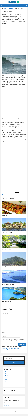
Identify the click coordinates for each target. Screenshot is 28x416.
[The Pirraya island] (14, 224)
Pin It (3, 194)
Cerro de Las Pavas (7, 267)
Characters (8, 371)
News (6, 382)
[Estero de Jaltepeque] (14, 276)
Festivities (7, 375)
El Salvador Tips (9, 411)
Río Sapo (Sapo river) (7, 250)
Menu (2, 5)
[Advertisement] (14, 39)
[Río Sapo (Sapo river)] (14, 241)
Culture (7, 373)
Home (5, 8)
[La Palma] (14, 207)
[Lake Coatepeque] (14, 293)
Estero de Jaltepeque (8, 284)
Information (8, 380)
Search (14, 362)
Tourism (11, 8)
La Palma (4, 215)
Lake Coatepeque (6, 301)
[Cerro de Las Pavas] (14, 259)
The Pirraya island (7, 232)
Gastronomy (8, 378)
